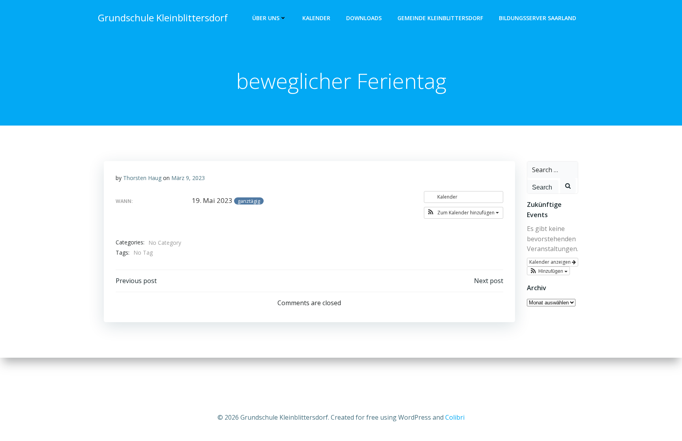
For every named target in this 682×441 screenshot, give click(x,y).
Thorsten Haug (142, 178)
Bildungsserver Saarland (537, 18)
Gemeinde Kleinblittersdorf (440, 18)
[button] (463, 212)
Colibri (455, 417)
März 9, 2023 (188, 178)
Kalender (316, 18)
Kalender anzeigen (550, 262)
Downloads (364, 18)
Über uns (265, 18)
